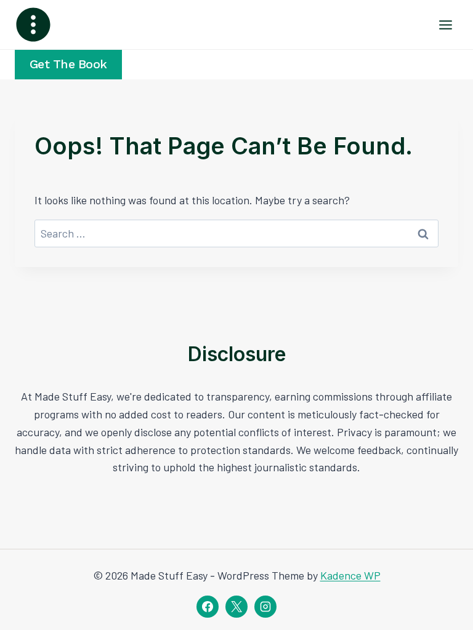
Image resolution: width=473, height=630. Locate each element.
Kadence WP (350, 575)
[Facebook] (207, 607)
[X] (236, 607)
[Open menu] (445, 25)
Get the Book (68, 64)
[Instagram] (265, 607)
